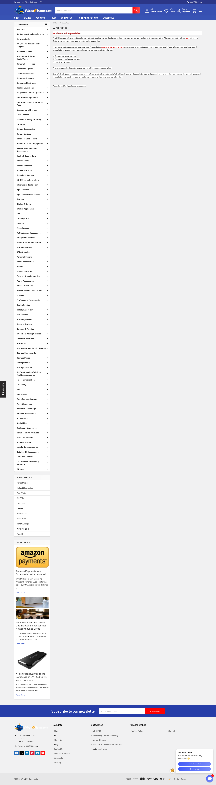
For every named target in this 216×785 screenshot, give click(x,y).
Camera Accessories (26, 64)
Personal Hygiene (24, 257)
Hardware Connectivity (27, 139)
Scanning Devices (24, 319)
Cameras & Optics (25, 68)
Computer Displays (25, 73)
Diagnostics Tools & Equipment (30, 93)
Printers (20, 295)
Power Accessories (25, 281)
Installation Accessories (27, 447)
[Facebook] (16, 753)
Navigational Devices (26, 237)
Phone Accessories (25, 262)
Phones (20, 266)
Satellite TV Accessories (27, 452)
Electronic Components (27, 97)
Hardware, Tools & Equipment (30, 143)
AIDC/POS (21, 29)
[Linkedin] (37, 753)
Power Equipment (25, 286)
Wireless (20, 469)
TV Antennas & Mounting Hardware (28, 463)
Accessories (22, 418)
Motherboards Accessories (28, 233)
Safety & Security (25, 310)
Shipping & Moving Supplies (29, 334)
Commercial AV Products (28, 433)
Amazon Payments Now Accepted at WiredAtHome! (31, 573)
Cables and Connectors (27, 428)
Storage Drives (23, 358)
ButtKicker (21, 518)
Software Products (25, 338)
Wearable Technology (26, 408)
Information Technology (27, 185)
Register (186, 11)
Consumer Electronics (26, 83)
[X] (22, 753)
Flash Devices (23, 114)
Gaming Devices (24, 134)
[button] (194, 779)
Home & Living (23, 161)
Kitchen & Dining (24, 204)
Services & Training (25, 329)
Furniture (21, 124)
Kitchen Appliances (25, 209)
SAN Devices (22, 314)
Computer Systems (25, 78)
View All (20, 534)
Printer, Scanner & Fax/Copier (30, 290)
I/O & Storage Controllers (28, 180)
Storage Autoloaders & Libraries (31, 348)
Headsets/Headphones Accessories (27, 149)
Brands (27, 18)
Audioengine (22, 513)
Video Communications (27, 399)
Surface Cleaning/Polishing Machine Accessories (29, 373)
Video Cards (22, 394)
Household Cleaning (25, 175)
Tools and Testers (25, 457)
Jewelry (20, 199)
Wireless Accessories (26, 413)
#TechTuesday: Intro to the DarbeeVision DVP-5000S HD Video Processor (31, 676)
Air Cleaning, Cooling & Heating (30, 34)
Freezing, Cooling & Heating (29, 119)
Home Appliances (24, 165)
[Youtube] (42, 753)
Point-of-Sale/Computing (28, 276)
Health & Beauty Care (26, 156)
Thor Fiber (21, 503)
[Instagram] (27, 753)
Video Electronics (24, 404)
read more (20, 592)
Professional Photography (28, 300)
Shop (16, 18)
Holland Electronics (25, 488)
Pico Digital (21, 493)
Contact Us (66, 18)
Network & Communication (29, 242)
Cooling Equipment (25, 88)
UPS (18, 389)
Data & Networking (25, 437)
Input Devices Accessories (28, 194)
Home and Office (24, 442)
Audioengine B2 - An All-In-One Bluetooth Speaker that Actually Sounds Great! (31, 625)
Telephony (21, 385)
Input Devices (23, 189)
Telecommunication (26, 380)
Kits (18, 213)
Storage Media (23, 362)
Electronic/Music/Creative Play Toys (30, 103)
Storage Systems (24, 367)
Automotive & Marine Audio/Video (26, 57)
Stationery (21, 343)
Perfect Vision (22, 483)
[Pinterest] (32, 753)
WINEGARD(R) (23, 529)
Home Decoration (24, 170)
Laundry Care (23, 218)
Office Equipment (24, 247)
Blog (54, 18)
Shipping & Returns (88, 18)
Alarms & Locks (23, 39)
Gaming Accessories (26, 129)
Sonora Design (23, 523)
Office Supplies (23, 252)
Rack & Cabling (23, 305)
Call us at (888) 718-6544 (28, 746)
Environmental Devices (27, 110)
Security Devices (24, 324)
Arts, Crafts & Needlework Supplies (28, 45)
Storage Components (26, 353)
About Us (40, 18)
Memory (20, 223)
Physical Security (24, 271)
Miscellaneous (23, 228)
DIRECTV (20, 498)
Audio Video (22, 423)
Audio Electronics (24, 51)
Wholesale (108, 18)
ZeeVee (20, 508)
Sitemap (57, 762)
